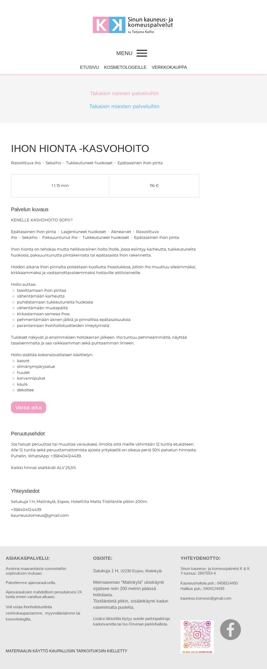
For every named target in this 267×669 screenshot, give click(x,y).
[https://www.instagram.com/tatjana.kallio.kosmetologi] (197, 637)
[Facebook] (230, 629)
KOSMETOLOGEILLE (125, 67)
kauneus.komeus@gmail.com (206, 598)
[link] (28, 407)
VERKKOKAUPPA (169, 67)
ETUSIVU (89, 67)
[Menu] (142, 53)
